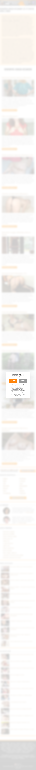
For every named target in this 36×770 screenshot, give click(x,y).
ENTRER (13, 381)
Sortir (22, 381)
